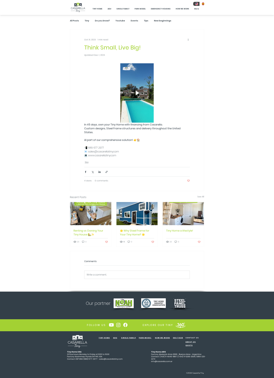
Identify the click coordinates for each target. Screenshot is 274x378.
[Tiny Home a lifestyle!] (183, 213)
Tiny (87, 21)
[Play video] (137, 93)
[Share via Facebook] (85, 172)
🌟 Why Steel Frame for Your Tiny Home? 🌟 (134, 232)
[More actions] (188, 39)
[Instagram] (118, 325)
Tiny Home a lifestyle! (179, 230)
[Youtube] (111, 325)
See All (200, 196)
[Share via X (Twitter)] (92, 172)
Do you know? (102, 21)
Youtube (120, 21)
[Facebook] (125, 325)
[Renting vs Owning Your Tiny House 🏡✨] (90, 213)
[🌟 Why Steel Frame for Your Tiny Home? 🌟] (137, 213)
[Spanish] (203, 4)
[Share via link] (106, 172)
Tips (146, 21)
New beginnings (162, 21)
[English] (196, 4)
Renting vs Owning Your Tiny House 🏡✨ (88, 232)
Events (134, 21)
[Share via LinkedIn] (99, 172)
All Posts (74, 21)
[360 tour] (181, 325)
